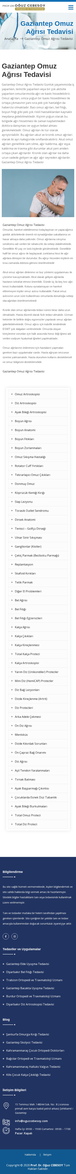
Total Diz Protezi (26, 824)
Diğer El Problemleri (28, 591)
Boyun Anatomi (25, 430)
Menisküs (21, 735)
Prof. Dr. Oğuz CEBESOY (47, 1165)
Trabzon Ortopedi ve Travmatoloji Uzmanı (34, 980)
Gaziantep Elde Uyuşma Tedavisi (27, 964)
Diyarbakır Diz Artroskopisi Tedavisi (30, 1004)
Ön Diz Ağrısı (23, 726)
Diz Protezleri (24, 708)
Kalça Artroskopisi (27, 663)
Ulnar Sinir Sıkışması (28, 537)
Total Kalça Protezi (27, 654)
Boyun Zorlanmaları (28, 448)
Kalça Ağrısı (22, 627)
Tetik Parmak (24, 582)
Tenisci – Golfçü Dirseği (30, 529)
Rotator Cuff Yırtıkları (29, 466)
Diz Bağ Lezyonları (27, 690)
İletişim (47, 1154)
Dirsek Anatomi (25, 520)
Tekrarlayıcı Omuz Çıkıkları (32, 475)
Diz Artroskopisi (25, 403)
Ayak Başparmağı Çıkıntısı (32, 788)
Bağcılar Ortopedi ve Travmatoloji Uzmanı (34, 1059)
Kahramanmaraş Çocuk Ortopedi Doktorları (35, 1050)
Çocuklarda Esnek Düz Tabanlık (36, 797)
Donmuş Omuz (25, 484)
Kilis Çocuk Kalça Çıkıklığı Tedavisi (28, 1075)
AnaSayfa (11, 39)
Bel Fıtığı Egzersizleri (28, 618)
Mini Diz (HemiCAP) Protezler (34, 681)
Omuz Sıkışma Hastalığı (30, 457)
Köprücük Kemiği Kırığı (30, 493)
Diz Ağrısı (21, 761)
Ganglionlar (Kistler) (28, 546)
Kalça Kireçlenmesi (27, 645)
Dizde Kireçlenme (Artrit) (31, 699)
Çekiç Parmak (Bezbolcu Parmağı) (37, 555)
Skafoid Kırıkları (25, 573)
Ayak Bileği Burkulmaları (31, 806)
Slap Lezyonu (24, 502)
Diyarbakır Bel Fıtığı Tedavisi (25, 972)
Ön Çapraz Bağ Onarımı (30, 753)
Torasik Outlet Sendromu (32, 511)
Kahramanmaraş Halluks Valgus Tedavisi (33, 1067)
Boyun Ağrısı (23, 421)
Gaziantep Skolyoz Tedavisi (24, 1042)
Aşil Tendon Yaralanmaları (32, 770)
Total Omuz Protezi (28, 815)
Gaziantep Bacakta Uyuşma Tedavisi (30, 988)
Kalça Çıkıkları (24, 636)
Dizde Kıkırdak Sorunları (31, 744)
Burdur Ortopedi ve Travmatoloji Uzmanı (33, 996)
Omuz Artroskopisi (27, 394)
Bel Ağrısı (21, 600)
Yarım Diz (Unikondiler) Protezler (37, 672)
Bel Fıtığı (20, 609)
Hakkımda (30, 1154)
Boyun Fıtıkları (24, 439)
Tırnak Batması (25, 779)
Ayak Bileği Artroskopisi (30, 412)
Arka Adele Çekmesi (28, 717)
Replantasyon (24, 564)
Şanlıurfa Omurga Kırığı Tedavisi (27, 1034)
